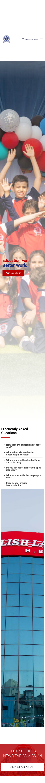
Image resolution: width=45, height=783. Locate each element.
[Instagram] (3, 252)
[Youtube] (3, 259)
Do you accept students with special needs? (23, 468)
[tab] (22, 446)
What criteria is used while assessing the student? (20, 453)
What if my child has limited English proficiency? (23, 461)
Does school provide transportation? (16, 484)
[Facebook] (3, 238)
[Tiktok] (3, 266)
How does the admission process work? (23, 445)
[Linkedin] (3, 245)
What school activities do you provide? (23, 476)
